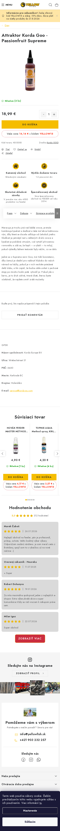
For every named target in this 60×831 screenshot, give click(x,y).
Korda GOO (53, 142)
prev (2, 453)
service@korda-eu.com (21, 390)
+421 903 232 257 (33, 740)
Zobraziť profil (28, 673)
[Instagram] (31, 760)
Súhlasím (30, 822)
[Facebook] (23, 760)
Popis (9, 213)
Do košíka (30, 124)
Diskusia (24, 213)
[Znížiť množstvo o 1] (43, 114)
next (57, 453)
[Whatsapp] (39, 760)
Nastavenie (30, 810)
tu (41, 803)
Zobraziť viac (30, 638)
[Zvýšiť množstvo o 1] (54, 114)
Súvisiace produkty (45, 213)
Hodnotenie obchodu (30, 508)
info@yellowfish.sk (33, 734)
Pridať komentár (30, 315)
